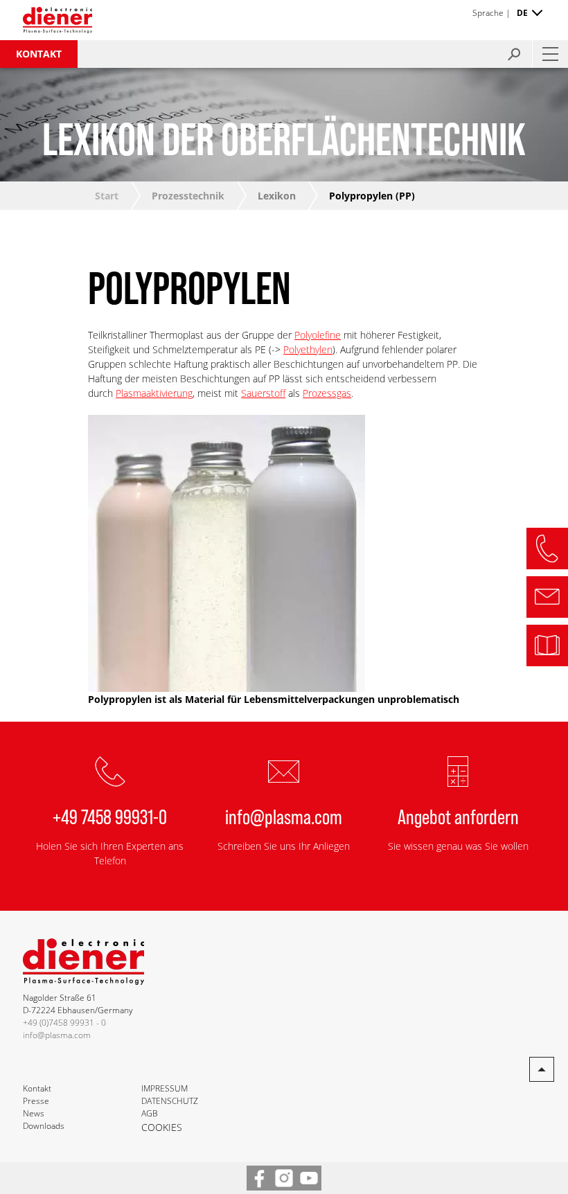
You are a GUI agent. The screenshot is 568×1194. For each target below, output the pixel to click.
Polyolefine (317, 334)
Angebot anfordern (458, 815)
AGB (149, 1113)
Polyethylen (307, 349)
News (33, 1113)
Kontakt (39, 53)
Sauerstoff (263, 393)
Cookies (161, 1127)
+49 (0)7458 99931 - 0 (64, 1022)
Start (106, 195)
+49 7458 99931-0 (110, 815)
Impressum (164, 1088)
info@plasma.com (283, 815)
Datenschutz (169, 1101)
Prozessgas (327, 393)
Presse (36, 1101)
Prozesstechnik (188, 195)
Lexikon (277, 195)
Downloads (43, 1126)
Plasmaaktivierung (154, 393)
